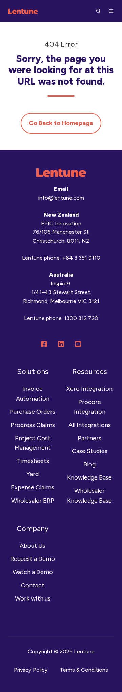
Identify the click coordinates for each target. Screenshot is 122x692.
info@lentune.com (61, 198)
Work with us (32, 598)
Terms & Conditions (84, 670)
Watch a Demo (33, 572)
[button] (98, 11)
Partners (89, 438)
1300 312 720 (81, 318)
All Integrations (89, 425)
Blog (89, 464)
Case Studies (89, 451)
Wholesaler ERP (32, 500)
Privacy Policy (31, 670)
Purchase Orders (32, 411)
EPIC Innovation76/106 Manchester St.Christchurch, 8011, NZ (61, 232)
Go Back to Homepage (61, 123)
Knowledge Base (89, 477)
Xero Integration (89, 388)
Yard (32, 474)
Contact (32, 585)
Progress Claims (33, 425)
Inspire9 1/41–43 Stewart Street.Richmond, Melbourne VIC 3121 (61, 292)
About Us (32, 545)
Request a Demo (32, 559)
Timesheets (32, 461)
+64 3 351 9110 (81, 258)
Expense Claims (32, 487)
